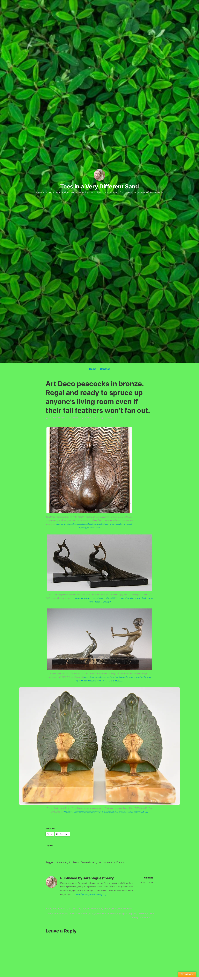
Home (92, 369)
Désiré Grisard (88, 862)
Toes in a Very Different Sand (99, 186)
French (120, 862)
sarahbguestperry (57, 417)
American (62, 862)
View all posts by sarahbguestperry (90, 894)
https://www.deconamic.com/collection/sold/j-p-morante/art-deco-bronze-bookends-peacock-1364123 (106, 811)
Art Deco (74, 862)
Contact (105, 369)
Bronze (75, 417)
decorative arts (106, 862)
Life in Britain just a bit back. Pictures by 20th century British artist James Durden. (90, 909)
